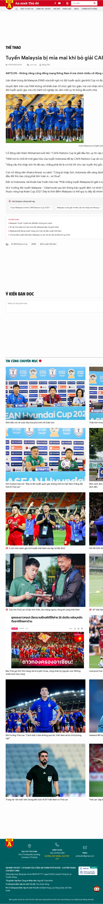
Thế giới (56, 9)
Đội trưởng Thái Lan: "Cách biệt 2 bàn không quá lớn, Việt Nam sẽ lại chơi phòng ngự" (43, 737)
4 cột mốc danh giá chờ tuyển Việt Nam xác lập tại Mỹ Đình (37, 548)
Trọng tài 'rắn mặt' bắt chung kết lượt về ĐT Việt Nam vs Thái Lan (37, 799)
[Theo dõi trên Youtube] (59, 3)
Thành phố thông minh (91, 9)
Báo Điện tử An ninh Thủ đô (9, 5)
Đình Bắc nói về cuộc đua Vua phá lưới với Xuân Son (30, 422)
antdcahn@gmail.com (85, 856)
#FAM (33, 244)
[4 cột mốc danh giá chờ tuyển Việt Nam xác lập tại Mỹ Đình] (45, 519)
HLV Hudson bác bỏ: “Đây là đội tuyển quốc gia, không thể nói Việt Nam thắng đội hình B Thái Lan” (44, 485)
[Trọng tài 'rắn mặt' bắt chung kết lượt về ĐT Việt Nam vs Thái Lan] (45, 770)
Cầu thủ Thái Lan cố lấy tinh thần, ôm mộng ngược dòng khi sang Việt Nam (44, 610)
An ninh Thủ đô (27, 3)
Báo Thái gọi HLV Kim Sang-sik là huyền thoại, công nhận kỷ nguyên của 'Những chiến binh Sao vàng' (43, 672)
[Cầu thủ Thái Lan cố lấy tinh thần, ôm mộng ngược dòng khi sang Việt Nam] (45, 580)
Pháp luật (67, 9)
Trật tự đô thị (26, 9)
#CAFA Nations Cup (19, 244)
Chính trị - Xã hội (43, 9)
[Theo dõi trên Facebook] (56, 3)
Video (76, 9)
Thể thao (13, 47)
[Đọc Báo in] (68, 3)
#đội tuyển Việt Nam (48, 244)
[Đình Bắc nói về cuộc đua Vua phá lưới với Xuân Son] (45, 393)
